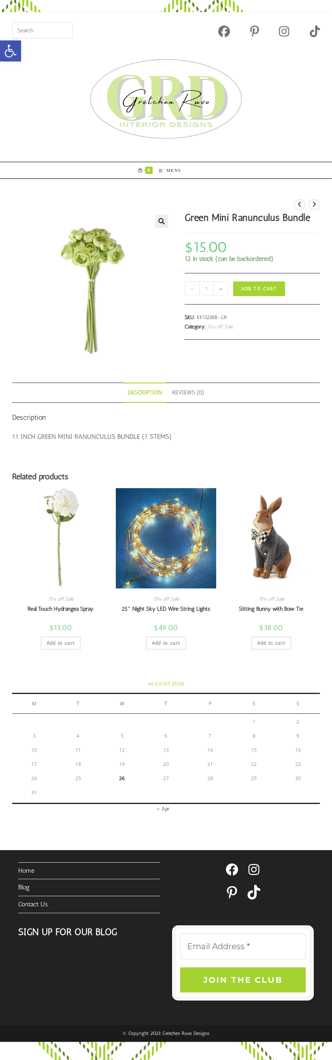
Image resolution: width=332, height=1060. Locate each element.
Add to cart (259, 289)
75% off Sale (220, 327)
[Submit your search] (65, 29)
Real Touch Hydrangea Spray (61, 608)
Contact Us (33, 904)
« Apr (163, 809)
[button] (10, 50)
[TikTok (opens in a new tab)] (310, 31)
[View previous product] (299, 204)
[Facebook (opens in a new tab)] (224, 31)
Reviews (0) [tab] (188, 392)
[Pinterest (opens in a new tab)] (254, 31)
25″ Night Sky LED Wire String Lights (165, 608)
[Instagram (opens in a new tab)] (284, 31)
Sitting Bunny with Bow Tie (271, 608)
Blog (24, 887)
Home (26, 870)
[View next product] (314, 204)
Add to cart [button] (61, 643)
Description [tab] (145, 392)
